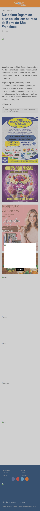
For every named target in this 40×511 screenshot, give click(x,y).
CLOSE (20, 270)
